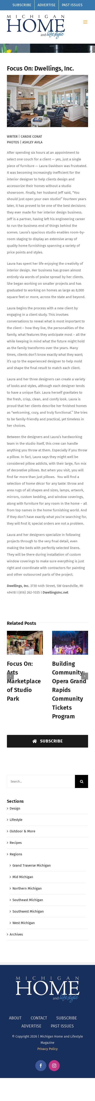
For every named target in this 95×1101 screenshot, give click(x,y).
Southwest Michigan (28, 904)
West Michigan (23, 916)
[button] (10, 672)
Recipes (16, 836)
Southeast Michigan (27, 893)
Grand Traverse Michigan (31, 858)
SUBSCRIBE (66, 1010)
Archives (16, 927)
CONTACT (39, 1010)
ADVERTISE (31, 1018)
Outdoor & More (22, 824)
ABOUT (15, 1010)
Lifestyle (16, 813)
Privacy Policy (47, 1042)
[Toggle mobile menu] (85, 22)
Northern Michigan (27, 881)
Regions (16, 847)
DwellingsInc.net (55, 592)
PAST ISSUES (62, 1018)
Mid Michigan (22, 870)
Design (15, 801)
